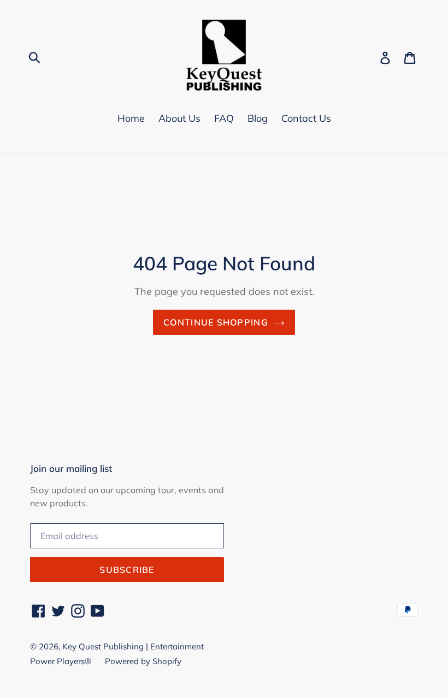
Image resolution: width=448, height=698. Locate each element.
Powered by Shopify (143, 661)
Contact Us (306, 118)
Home (131, 118)
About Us (179, 118)
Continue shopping (215, 322)
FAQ (224, 118)
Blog (257, 118)
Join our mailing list (71, 468)
